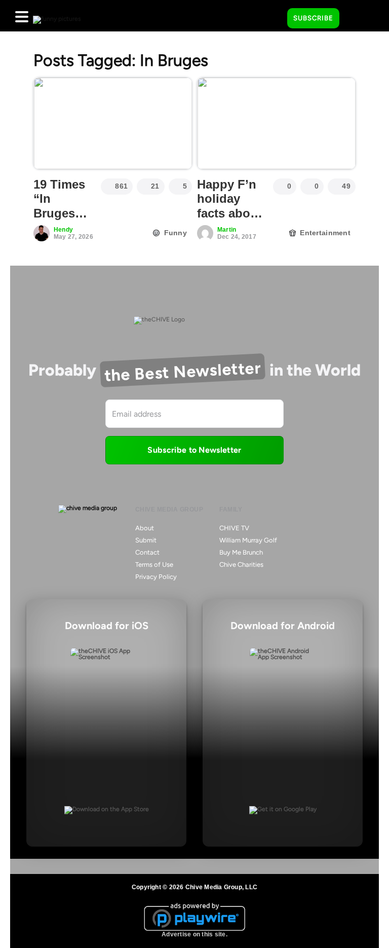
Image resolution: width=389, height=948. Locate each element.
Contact (147, 552)
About (144, 528)
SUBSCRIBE (313, 18)
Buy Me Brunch (241, 552)
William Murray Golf (248, 540)
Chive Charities (241, 564)
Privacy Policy (156, 576)
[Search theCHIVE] (272, 16)
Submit (146, 540)
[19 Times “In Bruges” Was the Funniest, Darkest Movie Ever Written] (112, 123)
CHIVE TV (234, 528)
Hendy (63, 229)
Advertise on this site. (194, 934)
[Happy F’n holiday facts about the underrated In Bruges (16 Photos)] (276, 123)
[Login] (356, 18)
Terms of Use (154, 564)
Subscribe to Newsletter (194, 450)
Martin (226, 229)
